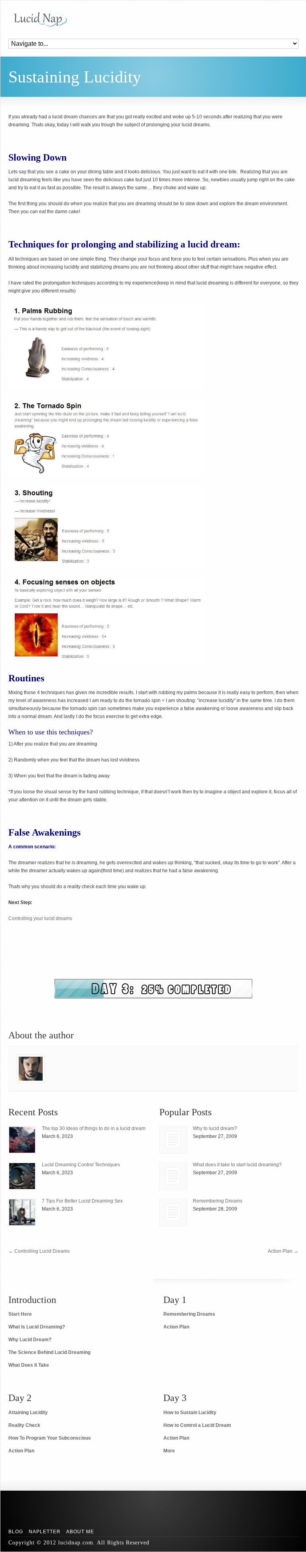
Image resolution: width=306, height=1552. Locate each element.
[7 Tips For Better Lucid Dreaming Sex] (22, 1212)
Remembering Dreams (217, 1201)
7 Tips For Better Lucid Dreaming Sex (82, 1201)
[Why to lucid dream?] (173, 1140)
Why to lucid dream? (215, 1128)
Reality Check (24, 1425)
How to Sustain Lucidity (189, 1412)
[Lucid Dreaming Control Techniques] (22, 1176)
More (169, 1451)
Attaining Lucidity (28, 1412)
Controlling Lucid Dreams (39, 1251)
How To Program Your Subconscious (49, 1438)
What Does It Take (28, 1365)
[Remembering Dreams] (173, 1212)
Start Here (20, 1314)
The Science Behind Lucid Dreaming (49, 1352)
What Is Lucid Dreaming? (36, 1327)
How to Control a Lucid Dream (197, 1425)
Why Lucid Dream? (29, 1339)
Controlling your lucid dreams (40, 918)
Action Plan (283, 1251)
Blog (15, 1531)
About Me (80, 1531)
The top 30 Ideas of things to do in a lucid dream (93, 1128)
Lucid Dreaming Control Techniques (81, 1164)
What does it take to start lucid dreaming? (237, 1164)
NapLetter (45, 1531)
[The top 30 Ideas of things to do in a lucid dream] (22, 1140)
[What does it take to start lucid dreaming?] (173, 1176)
